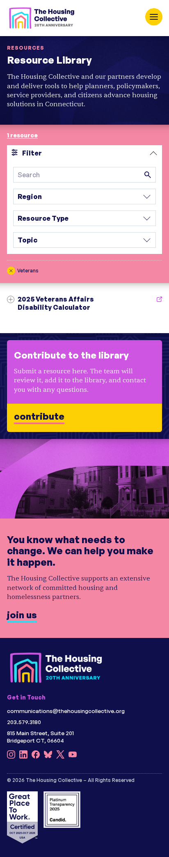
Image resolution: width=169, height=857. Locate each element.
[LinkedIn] (23, 756)
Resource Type (43, 218)
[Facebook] (36, 756)
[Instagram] (11, 756)
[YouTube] (73, 756)
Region (30, 196)
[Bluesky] (48, 756)
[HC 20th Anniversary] (42, 18)
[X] (60, 756)
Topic (27, 240)
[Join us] (84, 538)
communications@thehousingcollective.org (66, 710)
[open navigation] (154, 17)
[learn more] (84, 386)
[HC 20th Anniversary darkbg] (56, 667)
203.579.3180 (24, 721)
